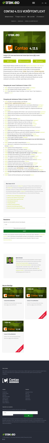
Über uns (27, 393)
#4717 (6, 135)
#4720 (6, 130)
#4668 (6, 154)
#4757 (6, 106)
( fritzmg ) (34, 123)
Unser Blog (20, 21)
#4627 (6, 171)
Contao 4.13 (20, 186)
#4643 (6, 159)
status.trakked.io (5, 402)
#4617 (6, 166)
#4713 (6, 134)
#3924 (6, 87)
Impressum (27, 398)
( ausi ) (18, 118)
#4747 (6, 122)
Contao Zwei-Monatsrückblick (22, 263)
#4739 (6, 127)
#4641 (6, 163)
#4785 (6, 101)
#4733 (6, 125)
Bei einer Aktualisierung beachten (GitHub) (16, 208)
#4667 (6, 156)
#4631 (6, 169)
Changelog (40, 61)
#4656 (6, 158)
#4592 (6, 168)
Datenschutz (27, 399)
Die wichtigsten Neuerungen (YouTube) (15, 199)
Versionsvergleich (25, 61)
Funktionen (4, 392)
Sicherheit (27, 396)
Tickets (10, 61)
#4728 (6, 123)
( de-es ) (32, 175)
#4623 (6, 164)
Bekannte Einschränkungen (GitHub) (14, 206)
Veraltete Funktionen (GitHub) (13, 204)
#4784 (6, 105)
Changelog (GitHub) (11, 202)
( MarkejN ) (11, 146)
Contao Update (5, 393)
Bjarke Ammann (9, 16)
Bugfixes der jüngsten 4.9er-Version (35, 65)
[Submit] (28, 415)
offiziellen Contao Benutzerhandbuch (23, 265)
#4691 (6, 139)
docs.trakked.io (5, 401)
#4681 (6, 151)
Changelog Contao (29, 392)
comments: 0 (41, 16)
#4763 (6, 108)
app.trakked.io (5, 399)
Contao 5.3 (23, 191)
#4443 (6, 149)
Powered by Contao (28, 437)
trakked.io (13, 21)
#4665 (6, 89)
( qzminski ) (40, 106)
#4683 (6, 142)
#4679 (6, 115)
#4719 (6, 132)
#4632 (6, 161)
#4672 (6, 91)
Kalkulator (4, 395)
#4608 (6, 175)
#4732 (6, 120)
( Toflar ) (6, 140)
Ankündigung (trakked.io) (12, 201)
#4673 (6, 144)
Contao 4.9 (10, 187)
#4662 (6, 147)
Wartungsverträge (6, 396)
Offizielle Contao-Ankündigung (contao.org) (16, 195)
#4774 (6, 111)
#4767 (6, 113)
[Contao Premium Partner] (10, 381)
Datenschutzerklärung (7, 239)
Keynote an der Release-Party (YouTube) (15, 197)
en (45, 3)
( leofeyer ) (28, 103)
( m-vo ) (10, 92)
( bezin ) (36, 156)
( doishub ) (28, 89)
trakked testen (5, 398)
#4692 (6, 137)
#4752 (6, 118)
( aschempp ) (32, 87)
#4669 (6, 152)
